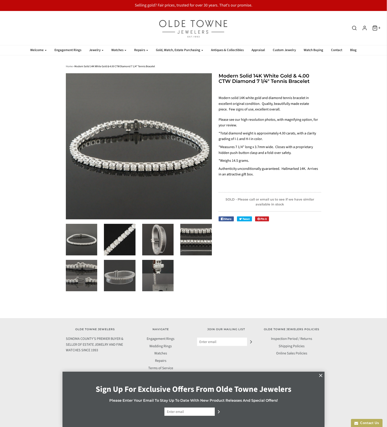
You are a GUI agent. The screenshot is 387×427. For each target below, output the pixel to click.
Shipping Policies (292, 346)
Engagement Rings (67, 50)
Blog (353, 50)
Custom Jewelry (284, 50)
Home (69, 66)
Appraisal (258, 50)
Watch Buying (313, 50)
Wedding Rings (160, 346)
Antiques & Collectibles (227, 50)
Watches (160, 353)
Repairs (160, 360)
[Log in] (362, 28)
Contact (336, 50)
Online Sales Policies (291, 353)
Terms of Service (160, 368)
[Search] (352, 28)
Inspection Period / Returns (291, 338)
